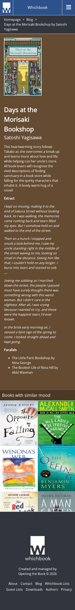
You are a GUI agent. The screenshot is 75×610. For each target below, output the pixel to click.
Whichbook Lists (57, 583)
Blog (29, 19)
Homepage (12, 19)
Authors (52, 589)
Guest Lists (14, 589)
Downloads (34, 589)
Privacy (66, 589)
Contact (26, 583)
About (13, 583)
